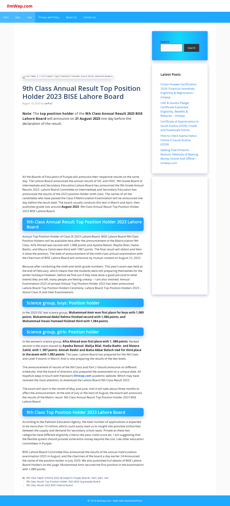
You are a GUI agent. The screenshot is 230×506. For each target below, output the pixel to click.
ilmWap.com (19, 6)
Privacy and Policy (49, 17)
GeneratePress (133, 500)
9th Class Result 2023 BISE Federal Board (49, 485)
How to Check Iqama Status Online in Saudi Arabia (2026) (178, 140)
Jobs (17, 17)
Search (164, 42)
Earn (6, 17)
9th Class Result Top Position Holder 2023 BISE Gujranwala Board (63, 481)
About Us (71, 17)
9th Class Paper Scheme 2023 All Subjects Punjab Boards (58, 477)
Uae (29, 17)
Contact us (90, 17)
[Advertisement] (179, 235)
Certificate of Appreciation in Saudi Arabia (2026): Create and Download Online (179, 125)
